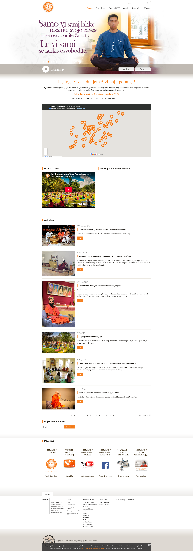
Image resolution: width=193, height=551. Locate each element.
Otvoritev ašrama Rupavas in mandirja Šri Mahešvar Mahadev (102, 229)
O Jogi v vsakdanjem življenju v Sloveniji (56, 503)
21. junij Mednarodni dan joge (90, 336)
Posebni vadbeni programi (90, 504)
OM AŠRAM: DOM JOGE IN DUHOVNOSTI (123, 452)
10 (106, 415)
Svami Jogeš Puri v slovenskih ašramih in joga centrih (99, 392)
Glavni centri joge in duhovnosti (72, 514)
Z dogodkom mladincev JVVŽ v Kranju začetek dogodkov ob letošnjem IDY (107, 363)
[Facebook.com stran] (105, 472)
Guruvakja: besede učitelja (74, 511)
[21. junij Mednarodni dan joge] (58, 353)
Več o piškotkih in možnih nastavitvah (92, 548)
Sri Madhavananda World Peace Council (57, 509)
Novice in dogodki (104, 502)
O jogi (68, 502)
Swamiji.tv (58, 69)
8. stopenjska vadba (88, 502)
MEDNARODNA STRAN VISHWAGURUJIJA (141, 452)
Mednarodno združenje (57, 506)
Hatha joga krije (87, 524)
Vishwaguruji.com (141, 476)
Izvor (105, 8)
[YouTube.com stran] (87, 472)
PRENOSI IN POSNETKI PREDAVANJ (69, 452)
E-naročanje (137, 8)
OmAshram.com (123, 476)
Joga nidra (86, 517)
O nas (97, 8)
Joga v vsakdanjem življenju (48, 8)
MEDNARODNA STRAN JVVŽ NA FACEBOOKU (105, 452)
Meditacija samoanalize (89, 520)
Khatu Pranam (87, 507)
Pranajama (86, 515)
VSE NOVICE (143, 415)
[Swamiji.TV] (69, 472)
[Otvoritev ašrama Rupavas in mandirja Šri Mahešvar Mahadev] (58, 245)
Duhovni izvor (71, 504)
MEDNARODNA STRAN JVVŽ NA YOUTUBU (87, 452)
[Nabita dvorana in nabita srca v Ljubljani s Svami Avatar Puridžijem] (58, 275)
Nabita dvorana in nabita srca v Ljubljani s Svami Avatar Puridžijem (105, 256)
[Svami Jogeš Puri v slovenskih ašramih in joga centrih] (58, 409)
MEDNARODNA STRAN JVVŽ (51, 452)
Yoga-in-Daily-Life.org (51, 476)
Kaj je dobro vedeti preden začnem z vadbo (92, 94)
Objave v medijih (104, 504)
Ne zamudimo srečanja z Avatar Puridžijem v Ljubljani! (100, 285)
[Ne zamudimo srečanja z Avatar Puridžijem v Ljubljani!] (58, 326)
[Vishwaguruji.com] (141, 472)
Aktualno (126, 8)
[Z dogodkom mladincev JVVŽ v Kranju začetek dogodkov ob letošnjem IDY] (58, 382)
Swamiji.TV (69, 476)
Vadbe (126, 69)
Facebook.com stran (105, 476)
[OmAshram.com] (123, 472)
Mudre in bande (87, 522)
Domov (90, 8)
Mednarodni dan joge (56, 512)
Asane (85, 513)
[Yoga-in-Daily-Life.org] (51, 472)
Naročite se (69, 426)
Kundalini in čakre (88, 526)
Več (79, 238)
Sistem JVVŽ (114, 8)
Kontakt (147, 8)
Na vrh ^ (47, 494)
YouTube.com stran (87, 476)
